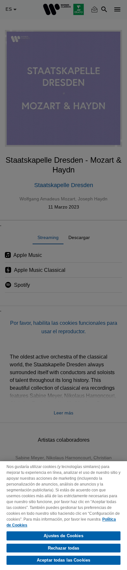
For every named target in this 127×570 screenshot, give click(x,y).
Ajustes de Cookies (63, 535)
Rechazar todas (63, 548)
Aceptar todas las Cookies (63, 560)
